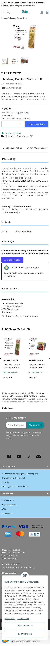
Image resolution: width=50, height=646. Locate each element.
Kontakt (5, 482)
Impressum (10, 618)
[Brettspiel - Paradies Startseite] (25, 12)
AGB (3, 509)
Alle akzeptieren (25, 625)
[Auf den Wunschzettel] (34, 28)
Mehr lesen (8, 408)
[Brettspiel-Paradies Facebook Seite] (9, 456)
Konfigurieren (25, 633)
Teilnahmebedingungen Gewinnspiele (19, 473)
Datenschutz (23, 618)
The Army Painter (23, 231)
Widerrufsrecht (8, 505)
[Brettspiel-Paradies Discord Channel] (38, 456)
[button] (41, 12)
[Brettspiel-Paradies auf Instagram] (28, 456)
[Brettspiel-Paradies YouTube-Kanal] (19, 456)
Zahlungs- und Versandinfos (14, 486)
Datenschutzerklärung (31, 613)
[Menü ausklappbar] (2, 12)
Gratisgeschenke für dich (13, 478)
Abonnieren (35, 425)
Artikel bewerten (12, 260)
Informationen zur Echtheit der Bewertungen (25, 641)
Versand (24, 112)
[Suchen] (8, 12)
